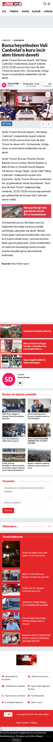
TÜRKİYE (13, 11)
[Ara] (44, 4)
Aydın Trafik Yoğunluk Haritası (39, 687)
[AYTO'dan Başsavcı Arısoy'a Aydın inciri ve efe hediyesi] (39, 405)
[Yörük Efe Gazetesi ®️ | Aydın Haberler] (12, 4)
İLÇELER (36, 11)
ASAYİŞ (25, 11)
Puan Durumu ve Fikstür (15, 696)
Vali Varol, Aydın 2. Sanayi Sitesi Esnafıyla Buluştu (13, 416)
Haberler (6, 40)
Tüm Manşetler (37, 696)
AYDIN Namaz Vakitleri (15, 686)
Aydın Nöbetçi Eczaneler (10, 677)
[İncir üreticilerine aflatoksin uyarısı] (13, 430)
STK (4, 11)
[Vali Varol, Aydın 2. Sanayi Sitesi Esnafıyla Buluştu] (13, 405)
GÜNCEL (48, 11)
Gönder (8, 510)
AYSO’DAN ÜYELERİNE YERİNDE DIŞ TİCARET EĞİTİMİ (38, 441)
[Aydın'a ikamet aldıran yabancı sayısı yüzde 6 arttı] (39, 455)
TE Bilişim (33, 723)
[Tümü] (49, 526)
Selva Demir (24, 377)
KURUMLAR (19, 40)
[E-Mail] (20, 383)
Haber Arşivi (36, 702)
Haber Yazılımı (22, 723)
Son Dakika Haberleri (14, 702)
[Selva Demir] (8, 379)
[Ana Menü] (49, 4)
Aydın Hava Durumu (39, 676)
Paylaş (8, 124)
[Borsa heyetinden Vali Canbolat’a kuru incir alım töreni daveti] (26, 104)
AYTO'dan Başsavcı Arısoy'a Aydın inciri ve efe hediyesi (38, 416)
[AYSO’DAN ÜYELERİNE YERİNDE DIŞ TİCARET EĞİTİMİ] (39, 430)
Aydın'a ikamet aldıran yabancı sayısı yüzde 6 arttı (38, 465)
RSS (9, 714)
